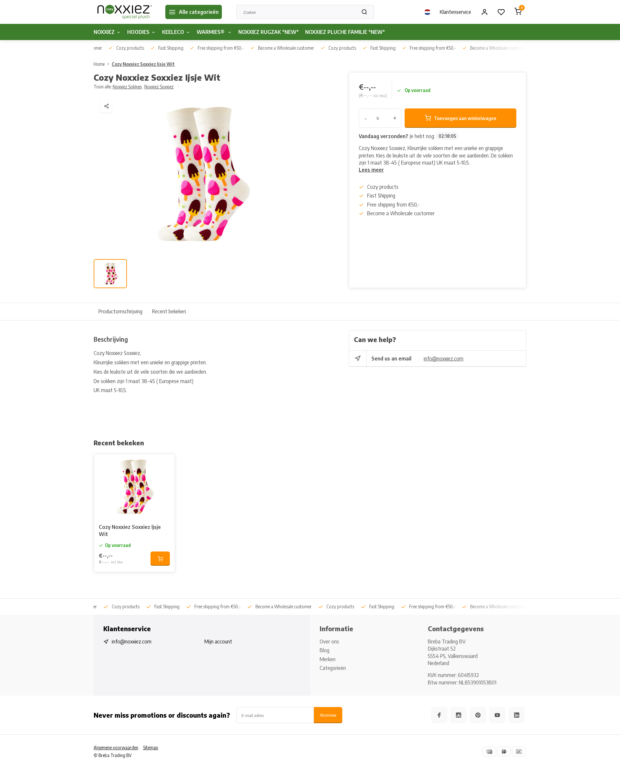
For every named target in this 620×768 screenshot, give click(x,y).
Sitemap (150, 747)
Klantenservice (455, 12)
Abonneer (328, 715)
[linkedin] (517, 715)
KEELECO (173, 32)
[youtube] (497, 715)
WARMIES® (211, 32)
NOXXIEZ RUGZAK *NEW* (268, 32)
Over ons (329, 641)
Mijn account (218, 641)
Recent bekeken (169, 311)
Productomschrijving (120, 311)
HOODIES (138, 32)
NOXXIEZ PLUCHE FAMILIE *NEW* (345, 32)
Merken (328, 659)
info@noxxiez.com (443, 358)
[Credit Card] (489, 751)
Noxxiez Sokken (128, 86)
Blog (324, 650)
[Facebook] (439, 715)
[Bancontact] (519, 751)
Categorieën (333, 668)
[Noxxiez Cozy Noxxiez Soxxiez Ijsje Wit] (134, 486)
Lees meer (371, 170)
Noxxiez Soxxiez (159, 86)
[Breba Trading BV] (125, 12)
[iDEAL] (504, 751)
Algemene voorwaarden (116, 747)
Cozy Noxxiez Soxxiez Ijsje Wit (143, 64)
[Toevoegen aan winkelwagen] (160, 558)
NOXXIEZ (104, 32)
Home (99, 64)
